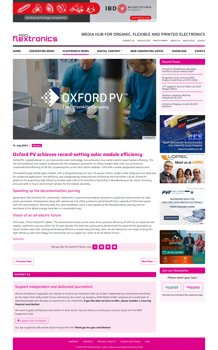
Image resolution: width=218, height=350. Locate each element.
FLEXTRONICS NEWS (76, 51)
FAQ (147, 341)
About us (175, 40)
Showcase (179, 51)
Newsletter (143, 40)
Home (17, 51)
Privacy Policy (107, 341)
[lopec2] (182, 170)
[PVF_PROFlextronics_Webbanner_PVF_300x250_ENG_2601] (182, 207)
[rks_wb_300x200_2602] (182, 134)
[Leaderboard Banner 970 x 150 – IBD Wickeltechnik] (85, 11)
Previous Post (24, 261)
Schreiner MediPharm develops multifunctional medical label (179, 70)
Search (201, 40)
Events (200, 51)
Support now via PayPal (32, 321)
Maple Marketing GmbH (131, 347)
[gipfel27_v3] (182, 247)
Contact (88, 341)
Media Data (189, 40)
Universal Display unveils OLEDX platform (180, 105)
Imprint (73, 341)
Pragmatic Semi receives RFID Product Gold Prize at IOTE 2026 (180, 79)
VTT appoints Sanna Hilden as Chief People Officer (181, 87)
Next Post (147, 261)
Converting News (41, 51)
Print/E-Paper (160, 40)
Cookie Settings (130, 341)
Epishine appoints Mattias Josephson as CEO (176, 96)
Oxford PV (18, 239)
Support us (128, 40)
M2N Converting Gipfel (147, 51)
